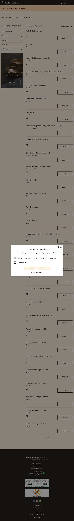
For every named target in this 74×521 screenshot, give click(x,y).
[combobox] (58, 247)
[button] (37, 273)
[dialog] (37, 260)
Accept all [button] (30, 268)
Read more (50, 254)
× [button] (61, 247)
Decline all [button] (43, 268)
